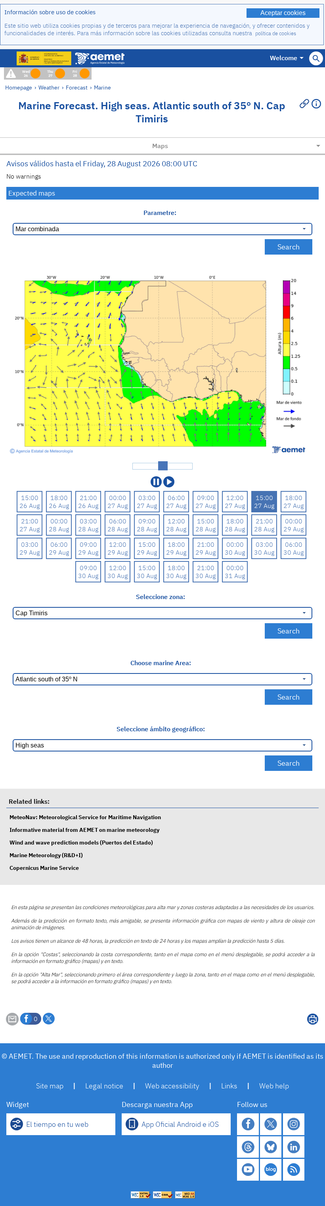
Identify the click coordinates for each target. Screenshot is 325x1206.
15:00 (29, 498)
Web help (274, 1085)
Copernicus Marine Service (44, 867)
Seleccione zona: (160, 597)
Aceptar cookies (283, 13)
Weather (48, 87)
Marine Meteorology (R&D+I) (46, 855)
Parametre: (160, 213)
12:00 (235, 498)
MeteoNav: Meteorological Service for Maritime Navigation (85, 817)
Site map (49, 1085)
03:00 (147, 498)
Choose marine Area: (160, 663)
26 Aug (29, 506)
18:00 (59, 498)
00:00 (117, 498)
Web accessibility (172, 1085)
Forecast (77, 87)
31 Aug (235, 576)
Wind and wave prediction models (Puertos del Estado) (81, 842)
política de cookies (275, 33)
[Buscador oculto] (316, 58)
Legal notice (104, 1085)
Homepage (18, 87)
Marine (102, 87)
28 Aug (59, 529)
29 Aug (293, 529)
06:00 (176, 498)
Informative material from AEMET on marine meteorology (84, 829)
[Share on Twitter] (49, 1019)
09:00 (205, 498)
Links (229, 1085)
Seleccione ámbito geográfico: (161, 729)
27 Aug (117, 506)
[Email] (12, 1023)
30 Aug (235, 552)
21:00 (88, 498)
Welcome (283, 58)
